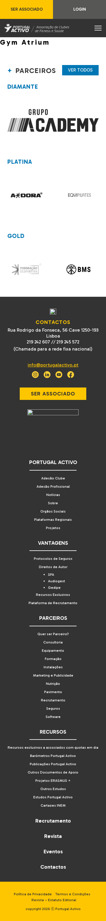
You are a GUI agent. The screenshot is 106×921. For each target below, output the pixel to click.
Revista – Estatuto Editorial (54, 900)
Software (53, 717)
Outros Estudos (53, 789)
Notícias (53, 495)
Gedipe (54, 587)
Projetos (53, 528)
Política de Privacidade (33, 894)
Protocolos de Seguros (53, 559)
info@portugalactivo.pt (53, 365)
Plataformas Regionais (53, 520)
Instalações (53, 667)
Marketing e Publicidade (53, 675)
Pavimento (53, 692)
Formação (53, 659)
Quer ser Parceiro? (53, 634)
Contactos (53, 867)
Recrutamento (53, 700)
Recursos (53, 732)
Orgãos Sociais (53, 511)
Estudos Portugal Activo (53, 797)
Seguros (53, 708)
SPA (51, 574)
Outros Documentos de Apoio (53, 772)
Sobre (53, 503)
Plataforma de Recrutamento (53, 603)
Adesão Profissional (53, 486)
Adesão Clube (53, 478)
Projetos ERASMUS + (53, 781)
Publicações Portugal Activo (53, 764)
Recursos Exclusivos (53, 595)
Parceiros (53, 618)
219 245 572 (68, 342)
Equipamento (53, 650)
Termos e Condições (72, 894)
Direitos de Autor (53, 567)
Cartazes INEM (53, 805)
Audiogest (56, 581)
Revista (53, 836)
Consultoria (53, 642)
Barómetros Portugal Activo (53, 756)
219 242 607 (38, 342)
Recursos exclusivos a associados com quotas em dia (53, 747)
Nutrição (53, 684)
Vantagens (53, 543)
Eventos (53, 851)
